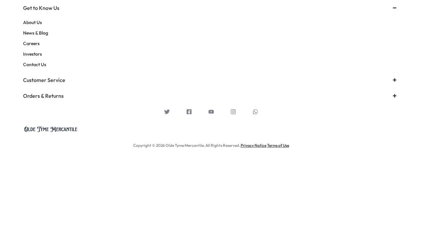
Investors (32, 54)
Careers (31, 43)
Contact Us (34, 64)
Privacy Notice (253, 145)
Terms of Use (278, 145)
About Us (32, 22)
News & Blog (35, 33)
